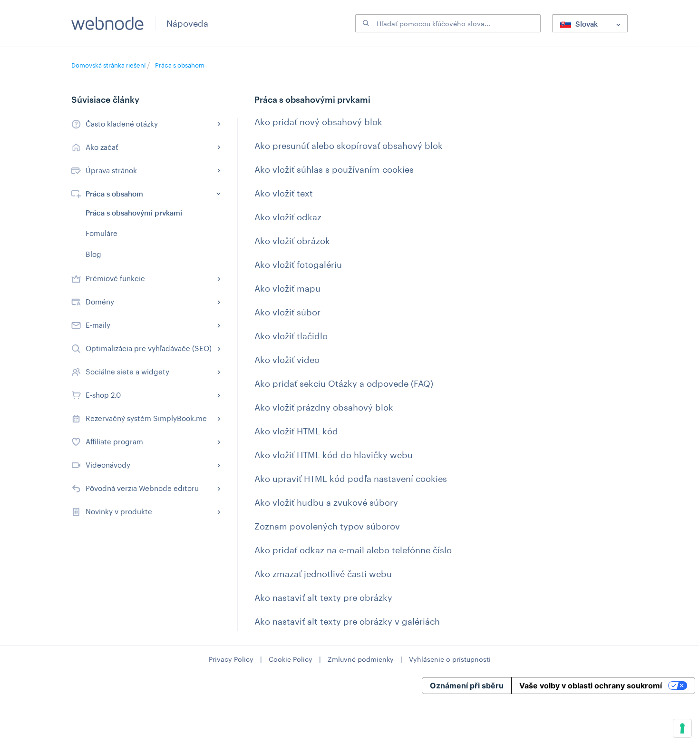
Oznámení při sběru (467, 685)
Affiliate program (114, 441)
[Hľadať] (364, 23)
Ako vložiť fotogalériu (298, 264)
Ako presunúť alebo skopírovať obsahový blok (348, 145)
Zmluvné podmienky (361, 659)
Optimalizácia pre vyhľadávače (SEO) (149, 348)
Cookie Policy (290, 659)
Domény (100, 301)
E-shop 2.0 (103, 395)
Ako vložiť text (283, 193)
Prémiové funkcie (115, 278)
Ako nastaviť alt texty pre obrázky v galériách (347, 621)
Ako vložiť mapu (287, 288)
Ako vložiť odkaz (287, 217)
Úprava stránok (111, 170)
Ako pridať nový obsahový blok (318, 122)
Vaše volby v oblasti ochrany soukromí (590, 685)
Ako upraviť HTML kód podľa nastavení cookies (350, 478)
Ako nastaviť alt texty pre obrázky (323, 597)
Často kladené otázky (122, 123)
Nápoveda (187, 23)
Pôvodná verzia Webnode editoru (142, 488)
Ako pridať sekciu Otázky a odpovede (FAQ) (343, 383)
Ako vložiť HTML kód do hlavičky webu (333, 455)
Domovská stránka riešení (109, 65)
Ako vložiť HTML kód (296, 431)
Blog (93, 254)
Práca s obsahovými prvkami (134, 212)
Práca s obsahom (179, 65)
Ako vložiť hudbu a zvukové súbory (326, 502)
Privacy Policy (231, 659)
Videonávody (108, 465)
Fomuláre (101, 233)
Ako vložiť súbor (287, 312)
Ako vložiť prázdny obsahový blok (323, 407)
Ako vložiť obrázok (292, 240)
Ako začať (102, 147)
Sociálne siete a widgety (127, 371)
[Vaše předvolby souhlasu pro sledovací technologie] (682, 728)
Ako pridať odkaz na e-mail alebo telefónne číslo (353, 550)
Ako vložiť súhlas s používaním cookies (334, 169)
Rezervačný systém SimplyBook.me (146, 418)
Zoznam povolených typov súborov (327, 526)
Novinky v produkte (119, 511)
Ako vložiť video (287, 359)
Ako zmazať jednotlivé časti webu (323, 574)
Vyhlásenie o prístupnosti (450, 659)
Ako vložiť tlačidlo (291, 336)
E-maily (98, 325)
